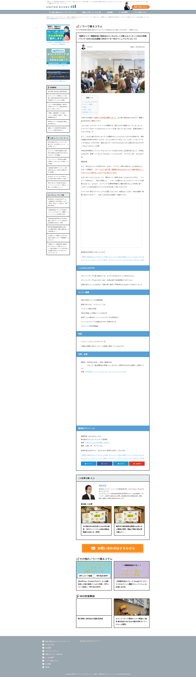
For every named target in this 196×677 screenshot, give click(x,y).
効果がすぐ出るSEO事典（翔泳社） (98, 442)
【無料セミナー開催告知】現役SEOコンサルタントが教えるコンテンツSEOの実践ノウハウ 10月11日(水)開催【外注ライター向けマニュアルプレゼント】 (57, 248)
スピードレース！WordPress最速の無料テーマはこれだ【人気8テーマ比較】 (57, 161)
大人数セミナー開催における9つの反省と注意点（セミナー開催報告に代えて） (57, 238)
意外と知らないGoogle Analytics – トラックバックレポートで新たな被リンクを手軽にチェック (57, 185)
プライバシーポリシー (52, 651)
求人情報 (48, 664)
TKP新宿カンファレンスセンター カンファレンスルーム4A (106, 371)
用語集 (47, 667)
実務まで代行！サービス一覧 (91, 12)
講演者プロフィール (89, 112)
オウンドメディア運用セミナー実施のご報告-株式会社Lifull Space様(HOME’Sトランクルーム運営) (57, 98)
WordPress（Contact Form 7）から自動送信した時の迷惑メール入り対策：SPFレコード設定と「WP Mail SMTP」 (57, 202)
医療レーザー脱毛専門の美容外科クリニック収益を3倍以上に (57, 129)
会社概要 (110, 12)
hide (91, 97)
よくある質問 (123, 12)
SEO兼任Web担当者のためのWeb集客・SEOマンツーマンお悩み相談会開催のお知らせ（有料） (57, 220)
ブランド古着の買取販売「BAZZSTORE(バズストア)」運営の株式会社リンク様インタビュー (57, 106)
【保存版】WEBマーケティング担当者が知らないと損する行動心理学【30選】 (57, 170)
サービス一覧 (49, 644)
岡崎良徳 (89, 47)
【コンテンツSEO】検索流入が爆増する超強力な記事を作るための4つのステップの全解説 (57, 153)
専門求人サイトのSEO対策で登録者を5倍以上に (57, 122)
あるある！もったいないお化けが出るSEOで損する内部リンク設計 (57, 177)
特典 (84, 107)
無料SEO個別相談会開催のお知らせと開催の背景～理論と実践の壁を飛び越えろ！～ (57, 229)
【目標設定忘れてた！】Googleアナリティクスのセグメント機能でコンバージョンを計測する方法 (57, 212)
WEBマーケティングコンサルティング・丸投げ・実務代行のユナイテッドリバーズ (67, 17)
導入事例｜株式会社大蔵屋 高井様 (57, 91)
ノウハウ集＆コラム (140, 12)
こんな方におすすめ (89, 102)
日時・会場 (86, 109)
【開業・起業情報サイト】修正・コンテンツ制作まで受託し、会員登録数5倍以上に (57, 115)
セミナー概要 (87, 104)
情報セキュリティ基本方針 (53, 654)
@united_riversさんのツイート (90, 641)
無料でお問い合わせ (140, 7)
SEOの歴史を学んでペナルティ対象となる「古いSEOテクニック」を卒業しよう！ (57, 144)
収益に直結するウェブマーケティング (63, 12)
